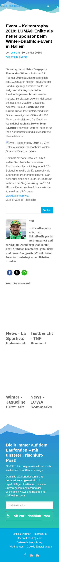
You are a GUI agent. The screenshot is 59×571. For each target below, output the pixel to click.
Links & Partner (21, 533)
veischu (15, 52)
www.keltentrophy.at (17, 195)
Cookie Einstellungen (39, 546)
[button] (9, 272)
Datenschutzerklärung (29, 542)
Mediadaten (17, 546)
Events (23, 56)
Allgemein (12, 56)
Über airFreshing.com (29, 538)
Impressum (40, 533)
